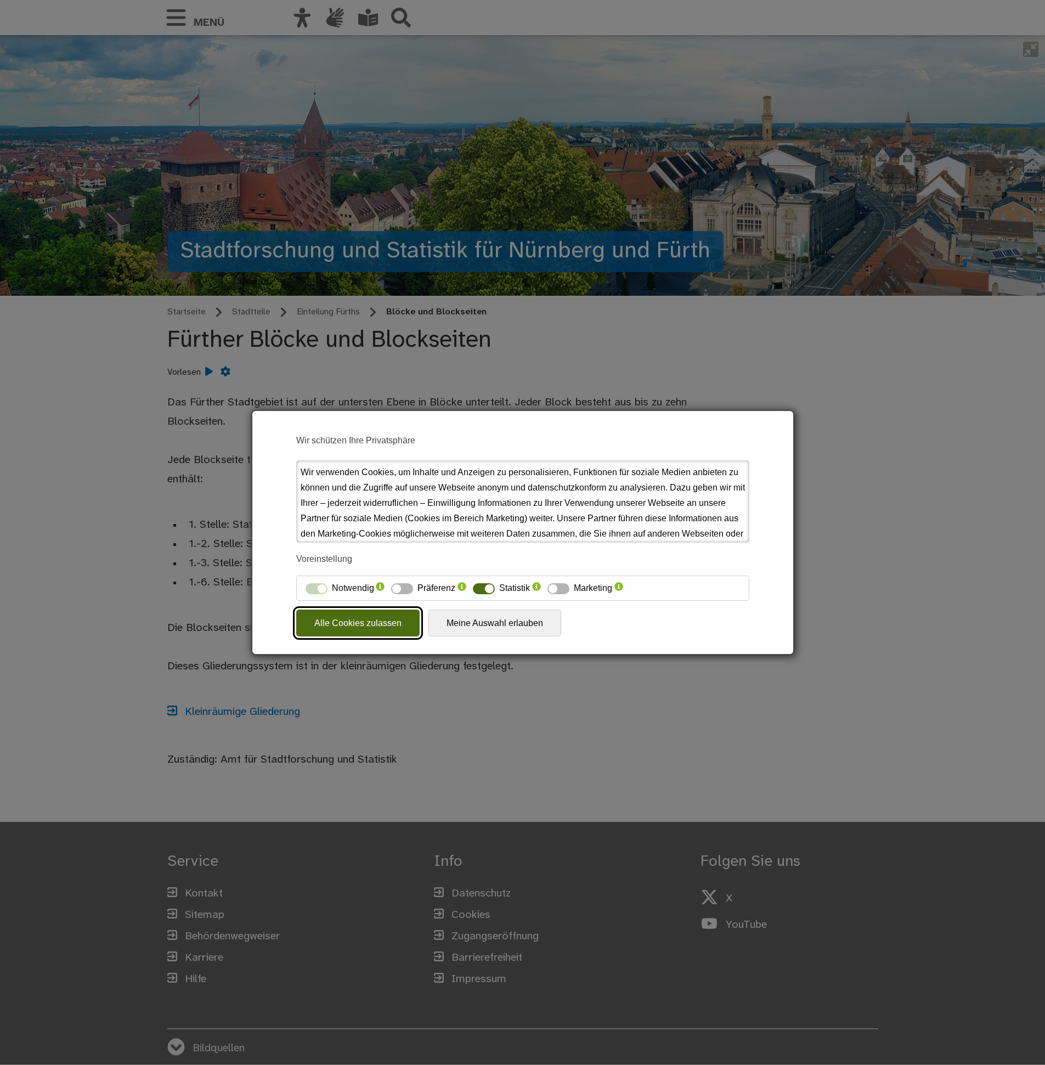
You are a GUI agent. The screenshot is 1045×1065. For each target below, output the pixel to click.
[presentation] (380, 588)
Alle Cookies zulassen (358, 623)
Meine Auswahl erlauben (495, 623)
